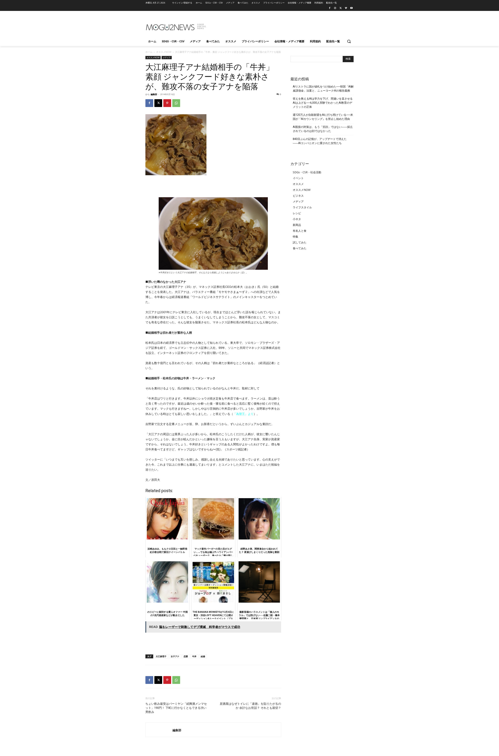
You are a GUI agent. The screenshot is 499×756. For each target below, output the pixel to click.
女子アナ (175, 656)
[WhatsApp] (176, 103)
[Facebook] (329, 8)
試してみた (299, 242)
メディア (167, 57)
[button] (349, 41)
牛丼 (194, 656)
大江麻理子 (161, 656)
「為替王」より (243, 414)
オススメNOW (163, 52)
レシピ (297, 213)
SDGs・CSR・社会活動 (307, 172)
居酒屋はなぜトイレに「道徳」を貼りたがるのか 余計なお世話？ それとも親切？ (250, 706)
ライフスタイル (302, 207)
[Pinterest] (167, 103)
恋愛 (186, 656)
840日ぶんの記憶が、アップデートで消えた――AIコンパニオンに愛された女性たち (320, 141)
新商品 (297, 225)
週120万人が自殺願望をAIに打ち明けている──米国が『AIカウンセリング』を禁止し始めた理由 (323, 116)
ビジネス (298, 195)
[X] (340, 8)
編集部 (154, 94)
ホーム (148, 52)
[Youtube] (351, 8)
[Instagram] (335, 8)
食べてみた (299, 248)
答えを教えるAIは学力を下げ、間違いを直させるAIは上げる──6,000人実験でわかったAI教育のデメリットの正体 (323, 102)
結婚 (203, 656)
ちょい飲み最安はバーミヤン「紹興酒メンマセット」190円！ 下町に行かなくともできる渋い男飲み (176, 708)
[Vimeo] (346, 8)
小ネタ (297, 219)
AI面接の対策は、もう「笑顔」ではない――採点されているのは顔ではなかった (323, 129)
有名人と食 (299, 231)
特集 (295, 236)
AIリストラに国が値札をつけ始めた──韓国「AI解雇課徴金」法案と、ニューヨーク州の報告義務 (323, 88)
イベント (298, 178)
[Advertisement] (279, 25)
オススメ (298, 184)
